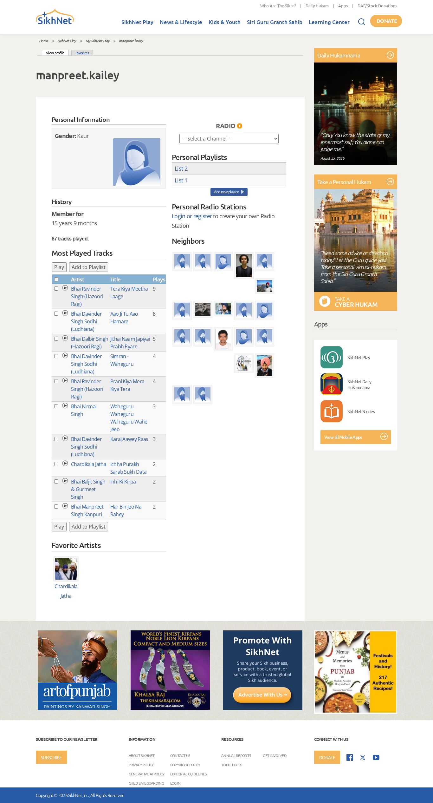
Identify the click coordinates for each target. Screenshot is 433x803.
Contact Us (180, 755)
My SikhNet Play (98, 40)
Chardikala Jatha (88, 464)
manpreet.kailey (131, 40)
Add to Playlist (89, 267)
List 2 (181, 168)
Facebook (349, 757)
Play (59, 267)
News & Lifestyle (181, 22)
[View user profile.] (136, 162)
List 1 (181, 180)
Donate (387, 20)
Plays (159, 279)
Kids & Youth (225, 22)
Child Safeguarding (146, 783)
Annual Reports (236, 755)
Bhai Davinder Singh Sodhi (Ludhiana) (86, 321)
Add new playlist (226, 191)
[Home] (55, 22)
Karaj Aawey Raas (129, 439)
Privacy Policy (141, 764)
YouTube (376, 757)
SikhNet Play (137, 22)
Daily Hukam (317, 5)
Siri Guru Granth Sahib (274, 22)
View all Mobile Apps (343, 437)
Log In (175, 783)
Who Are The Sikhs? (278, 5)
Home (43, 40)
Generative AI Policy (147, 773)
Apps (343, 5)
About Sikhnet (142, 755)
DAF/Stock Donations (377, 5)
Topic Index (231, 764)
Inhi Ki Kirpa (123, 481)
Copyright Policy (185, 764)
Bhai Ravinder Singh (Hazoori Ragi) (87, 296)
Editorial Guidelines (188, 773)
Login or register (192, 216)
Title (115, 279)
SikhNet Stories (361, 411)
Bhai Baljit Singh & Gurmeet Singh (88, 489)
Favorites (82, 52)
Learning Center (329, 22)
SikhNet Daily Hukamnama (359, 384)
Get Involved (275, 755)
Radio (226, 126)
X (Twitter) (362, 757)
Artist (77, 279)
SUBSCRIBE (51, 757)
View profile (57, 52)
